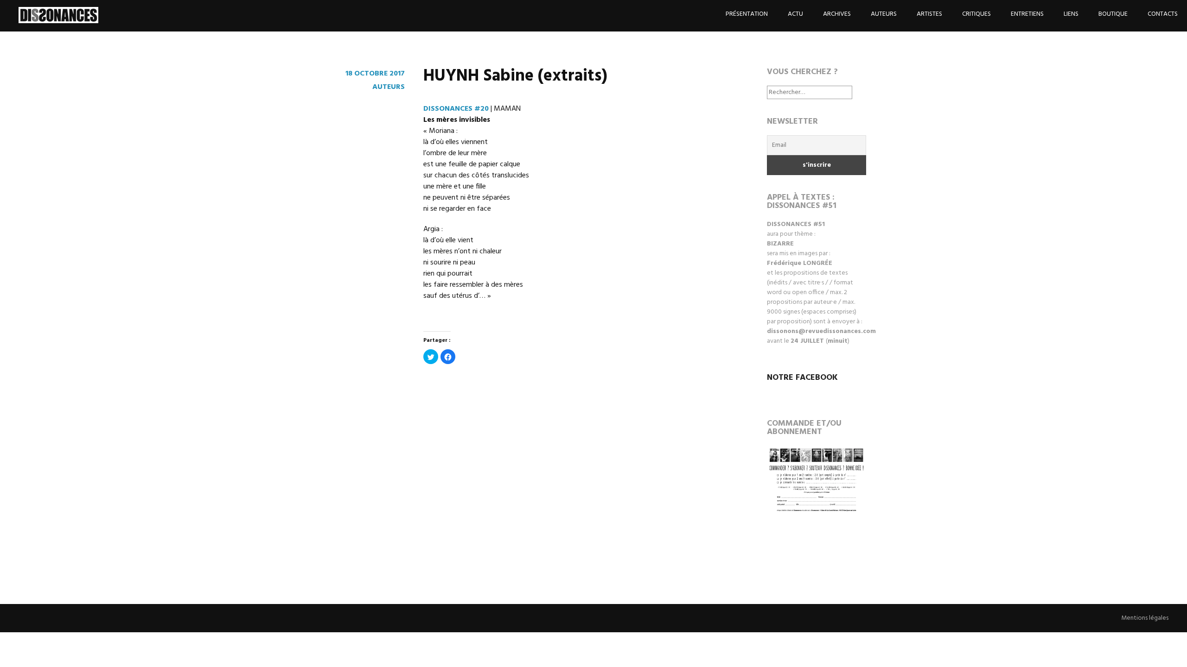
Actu (795, 14)
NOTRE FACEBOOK (802, 377)
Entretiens (1027, 14)
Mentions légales (1144, 618)
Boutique (1113, 14)
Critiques (976, 14)
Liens (1071, 14)
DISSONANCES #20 (456, 109)
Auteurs (884, 14)
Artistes (929, 14)
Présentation (747, 14)
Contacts (1163, 14)
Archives (837, 14)
